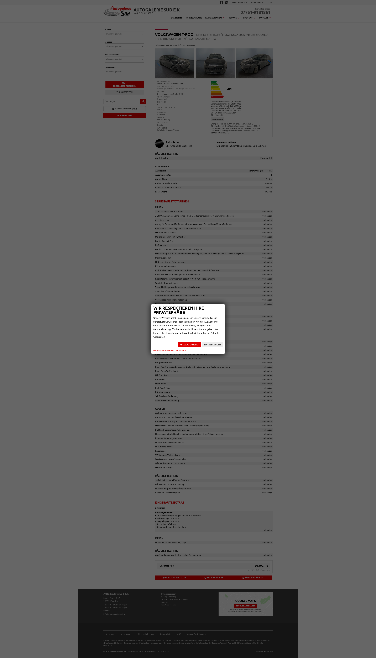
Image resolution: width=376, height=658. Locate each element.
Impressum (181, 350)
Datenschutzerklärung (163, 350)
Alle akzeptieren (189, 345)
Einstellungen (212, 345)
